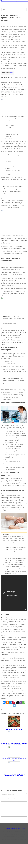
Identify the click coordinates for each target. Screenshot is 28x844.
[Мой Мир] (10, 702)
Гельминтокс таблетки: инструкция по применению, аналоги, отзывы (14, 774)
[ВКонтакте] (4, 702)
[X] (17, 702)
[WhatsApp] (23, 702)
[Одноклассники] (7, 702)
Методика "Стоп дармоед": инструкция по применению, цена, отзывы (14, 759)
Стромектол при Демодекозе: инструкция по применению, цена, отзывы (14, 744)
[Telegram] (14, 705)
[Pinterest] (13, 702)
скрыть (11, 72)
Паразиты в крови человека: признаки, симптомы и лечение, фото (14, 728)
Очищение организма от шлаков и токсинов (16, 828)
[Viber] (20, 702)
